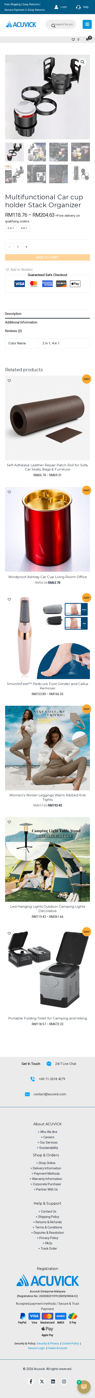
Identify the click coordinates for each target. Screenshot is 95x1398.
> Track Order (47, 1248)
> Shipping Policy (47, 1217)
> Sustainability (47, 1148)
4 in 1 (56, 343)
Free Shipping (12, 4)
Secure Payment (14, 9)
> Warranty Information (46, 1179)
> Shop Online (45, 1163)
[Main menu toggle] (87, 24)
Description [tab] (13, 314)
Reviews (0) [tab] (13, 331)
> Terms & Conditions (47, 1227)
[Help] (82, 7)
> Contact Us (47, 1211)
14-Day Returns (35, 9)
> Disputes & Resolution (47, 1232)
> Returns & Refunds (47, 1222)
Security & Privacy (48, 1343)
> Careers (47, 1137)
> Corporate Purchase (45, 1184)
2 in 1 (46, 343)
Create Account (57, 1348)
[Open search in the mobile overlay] (60, 24)
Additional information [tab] (21, 322)
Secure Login (36, 1348)
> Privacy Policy (47, 1238)
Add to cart (47, 257)
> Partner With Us (46, 1189)
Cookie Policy (70, 1343)
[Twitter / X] (42, 1381)
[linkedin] (53, 1381)
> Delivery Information (45, 1168)
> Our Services (48, 1142)
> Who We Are (47, 1132)
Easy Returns (31, 4)
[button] (83, 62)
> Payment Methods (46, 1173)
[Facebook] (31, 1381)
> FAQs (47, 1243)
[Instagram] (64, 1381)
